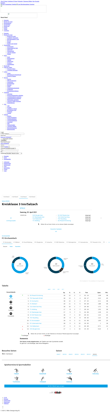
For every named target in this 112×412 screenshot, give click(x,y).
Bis (1, 151)
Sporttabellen (10, 64)
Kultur (5, 27)
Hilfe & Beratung (11, 80)
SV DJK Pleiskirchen (63, 215)
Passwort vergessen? (6, 137)
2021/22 (89, 354)
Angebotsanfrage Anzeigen (14, 97)
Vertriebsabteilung (12, 119)
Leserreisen (10, 82)
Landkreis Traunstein (12, 37)
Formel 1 (9, 63)
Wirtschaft (9, 49)
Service (6, 77)
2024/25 (70, 354)
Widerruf (6, 403)
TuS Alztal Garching (63, 217)
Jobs (33, 1)
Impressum (7, 402)
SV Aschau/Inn (48, 242)
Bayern (9, 40)
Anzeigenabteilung (12, 120)
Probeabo (20, 1)
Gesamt (5, 246)
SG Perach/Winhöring (64, 221)
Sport (5, 55)
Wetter (5, 29)
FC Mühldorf (17, 242)
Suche (2, 145)
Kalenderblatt (10, 83)
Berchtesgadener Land (13, 39)
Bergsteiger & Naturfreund (14, 74)
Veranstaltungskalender (13, 88)
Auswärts (17, 246)
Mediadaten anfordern (13, 100)
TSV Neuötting (62, 219)
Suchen (6, 146)
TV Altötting (36, 221)
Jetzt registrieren (5, 143)
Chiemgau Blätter (27, 1)
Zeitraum (3, 148)
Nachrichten (7, 24)
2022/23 (83, 354)
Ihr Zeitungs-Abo (11, 110)
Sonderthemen (11, 102)
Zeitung (6, 114)
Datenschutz (7, 400)
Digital (9, 54)
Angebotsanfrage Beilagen (14, 98)
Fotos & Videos (8, 67)
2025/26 (64, 354)
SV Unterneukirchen (83, 242)
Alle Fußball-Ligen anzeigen (56, 386)
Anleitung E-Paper (12, 1)
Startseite (6, 20)
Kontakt (37, 1)
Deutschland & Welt (12, 48)
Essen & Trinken (11, 76)
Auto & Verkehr (11, 52)
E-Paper (5, 1)
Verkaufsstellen (11, 125)
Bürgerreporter (11, 129)
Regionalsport (7, 23)
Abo (2, 1)
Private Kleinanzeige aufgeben (15, 95)
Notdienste (10, 89)
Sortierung (3, 153)
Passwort (3, 135)
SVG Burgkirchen (38, 215)
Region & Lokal (8, 21)
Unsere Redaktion (12, 117)
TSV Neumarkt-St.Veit (95, 242)
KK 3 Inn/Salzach (8, 354)
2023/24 (76, 354)
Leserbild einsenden (12, 70)
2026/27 (58, 354)
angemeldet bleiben (8, 138)
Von (2, 150)
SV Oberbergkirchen (38, 217)
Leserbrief (9, 122)
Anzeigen (6, 30)
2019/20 (95, 354)
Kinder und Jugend (12, 43)
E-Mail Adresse (5, 133)
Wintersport (10, 61)
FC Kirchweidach (7, 242)
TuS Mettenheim (37, 219)
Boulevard (6, 26)
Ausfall (9, 113)
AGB (5, 397)
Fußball (9, 60)
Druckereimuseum (12, 128)
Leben (5, 71)
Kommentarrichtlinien (13, 91)
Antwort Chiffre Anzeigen (14, 101)
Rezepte (9, 85)
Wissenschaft (10, 51)
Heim (11, 246)
